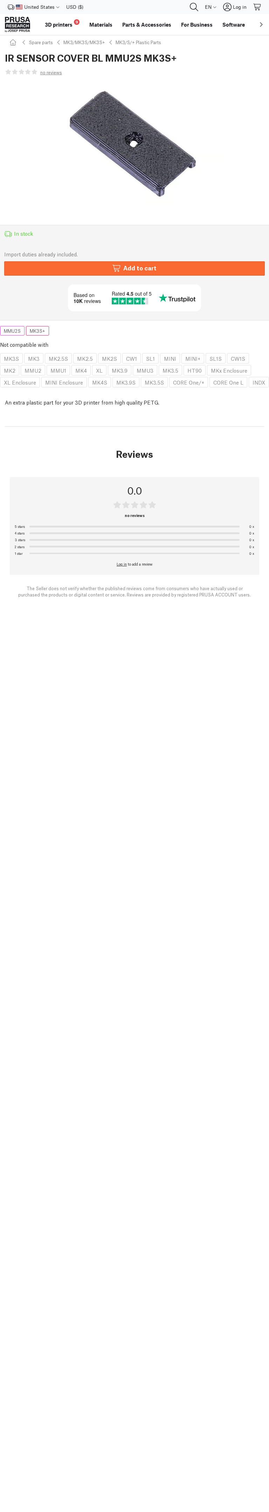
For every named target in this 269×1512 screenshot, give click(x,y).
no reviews (51, 72)
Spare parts (41, 42)
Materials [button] (100, 24)
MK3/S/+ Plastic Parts (138, 42)
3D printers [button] (61, 24)
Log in (122, 563)
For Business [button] (197, 24)
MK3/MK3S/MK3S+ (84, 42)
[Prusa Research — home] (17, 24)
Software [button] (233, 24)
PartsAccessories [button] (146, 24)
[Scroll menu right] (261, 24)
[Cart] (257, 7)
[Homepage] (14, 42)
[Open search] (194, 7)
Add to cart (140, 268)
